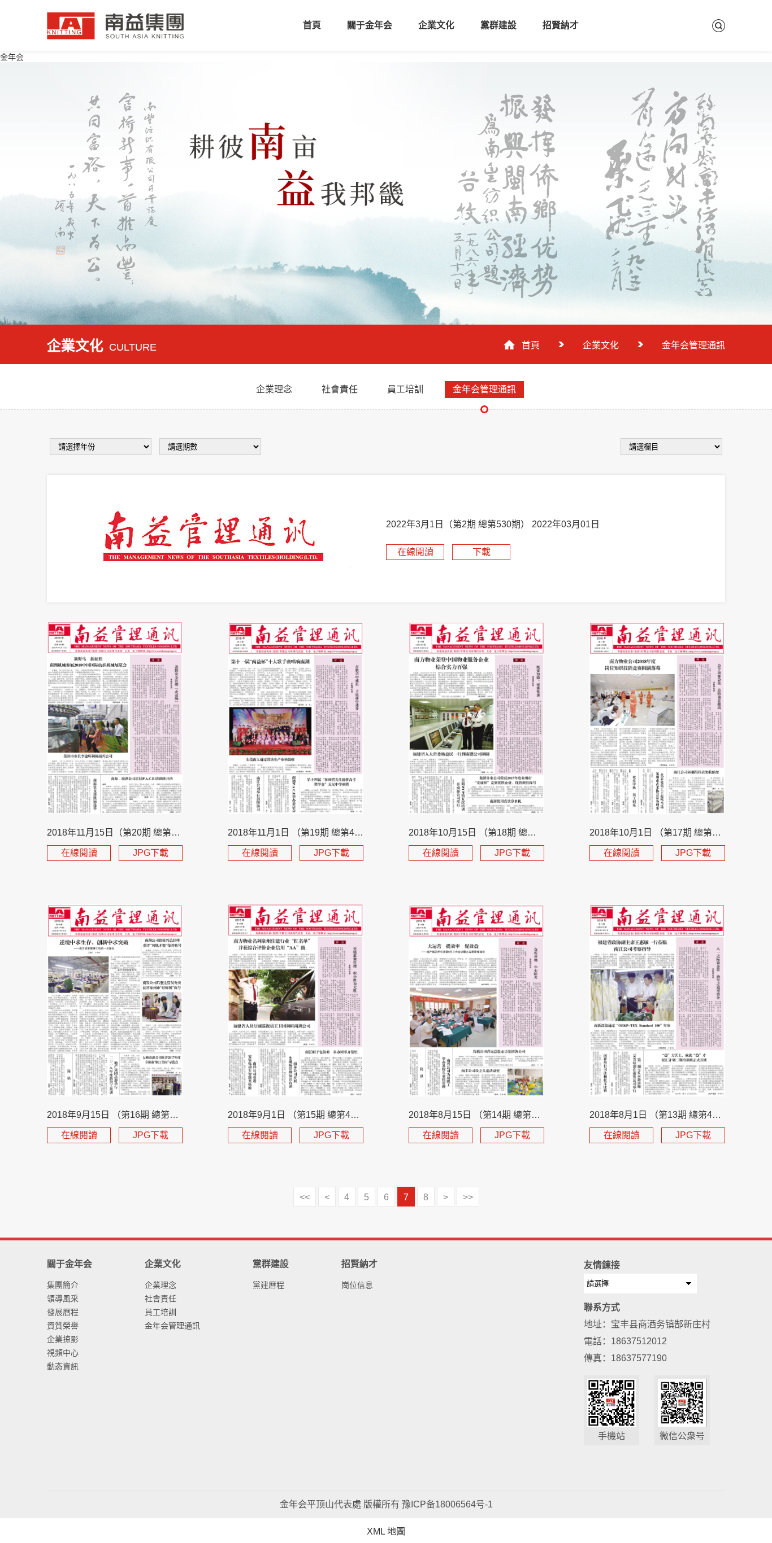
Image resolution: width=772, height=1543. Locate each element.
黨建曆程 (268, 1285)
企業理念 (160, 1285)
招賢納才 (561, 25)
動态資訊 (63, 1366)
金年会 (12, 57)
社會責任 (160, 1298)
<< (305, 1197)
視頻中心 (63, 1352)
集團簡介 (63, 1285)
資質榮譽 (63, 1325)
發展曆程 (63, 1312)
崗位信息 (357, 1285)
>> (468, 1197)
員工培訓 (160, 1312)
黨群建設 (498, 25)
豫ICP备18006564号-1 (447, 1504)
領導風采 (63, 1298)
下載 (481, 552)
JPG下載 (150, 853)
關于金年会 (369, 25)
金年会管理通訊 (172, 1325)
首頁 (312, 25)
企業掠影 (63, 1339)
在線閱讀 (415, 552)
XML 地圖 (386, 1531)
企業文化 (436, 25)
